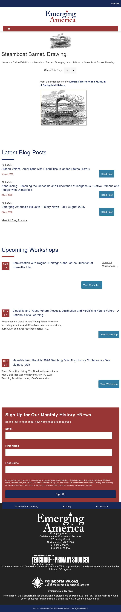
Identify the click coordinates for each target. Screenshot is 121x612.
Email (8, 428)
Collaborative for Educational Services (55, 608)
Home (5, 62)
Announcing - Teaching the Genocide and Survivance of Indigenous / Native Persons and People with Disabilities (60, 187)
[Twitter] (73, 68)
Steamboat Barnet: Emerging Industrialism (56, 62)
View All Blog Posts (14, 220)
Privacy (67, 506)
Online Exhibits (21, 62)
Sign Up (60, 494)
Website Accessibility (26, 506)
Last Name (12, 463)
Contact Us (102, 506)
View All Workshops (109, 264)
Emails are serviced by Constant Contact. (75, 485)
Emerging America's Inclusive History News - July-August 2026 (43, 207)
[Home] (60, 10)
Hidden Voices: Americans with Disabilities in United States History (46, 169)
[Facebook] (67, 68)
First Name (12, 445)
